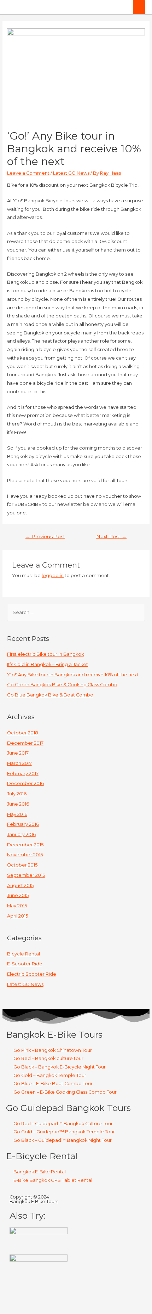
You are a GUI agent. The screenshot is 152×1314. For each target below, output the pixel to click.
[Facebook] (18, 1295)
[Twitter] (37, 1295)
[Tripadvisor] (56, 1295)
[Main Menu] (139, 7)
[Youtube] (74, 1295)
